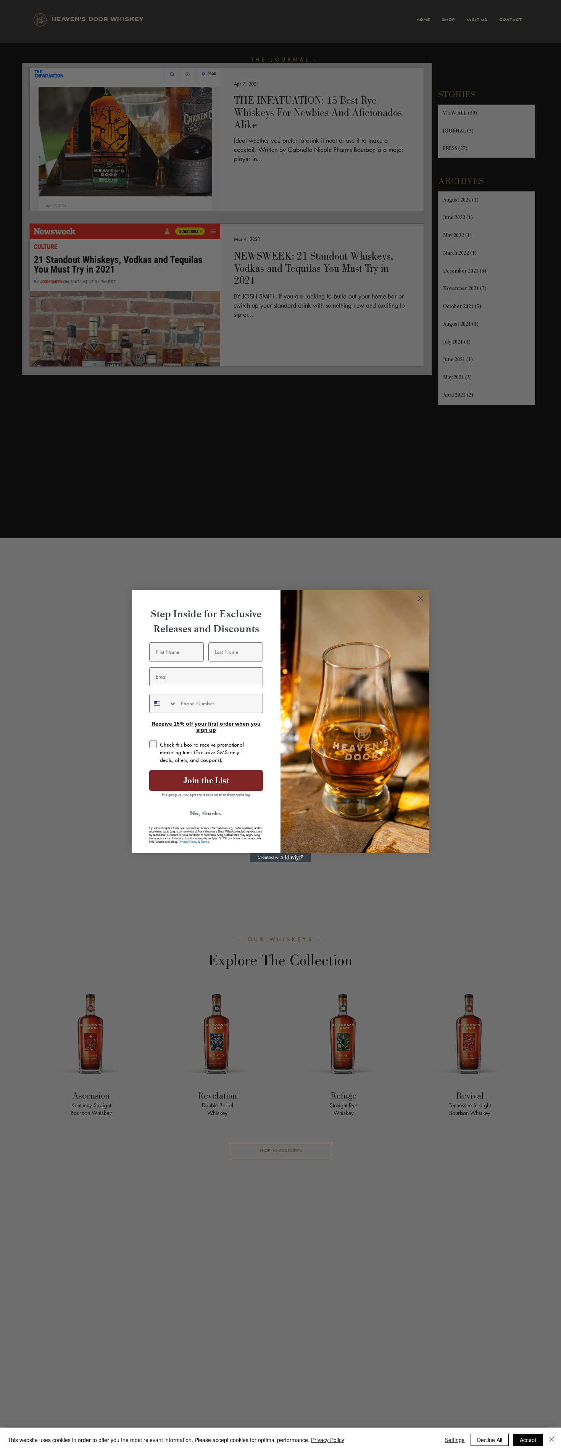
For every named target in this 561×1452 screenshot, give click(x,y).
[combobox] (163, 703)
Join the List (206, 780)
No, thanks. (206, 813)
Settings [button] (454, 1440)
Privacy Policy (188, 842)
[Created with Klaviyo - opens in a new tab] (280, 857)
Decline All (489, 1440)
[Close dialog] (420, 598)
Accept (528, 1440)
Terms (205, 842)
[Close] (551, 1440)
